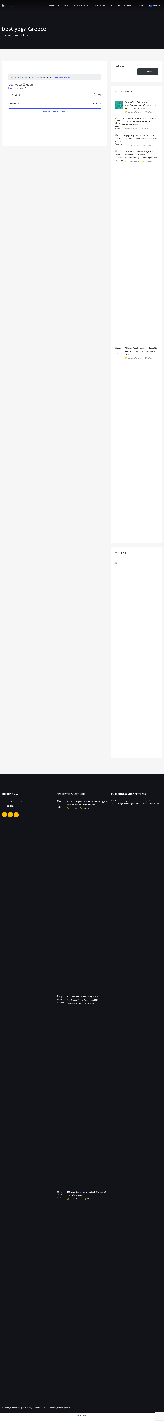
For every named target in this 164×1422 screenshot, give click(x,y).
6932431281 (10, 806)
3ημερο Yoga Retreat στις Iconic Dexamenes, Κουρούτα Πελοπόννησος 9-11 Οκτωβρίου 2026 (141, 154)
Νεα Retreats (64, 6)
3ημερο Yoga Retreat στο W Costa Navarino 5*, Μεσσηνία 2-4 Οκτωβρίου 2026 (141, 138)
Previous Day (15, 103)
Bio (119, 6)
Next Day (96, 103)
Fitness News (73, 808)
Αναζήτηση (119, 66)
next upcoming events (63, 77)
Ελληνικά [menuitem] (83, 1415)
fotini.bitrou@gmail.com (15, 801)
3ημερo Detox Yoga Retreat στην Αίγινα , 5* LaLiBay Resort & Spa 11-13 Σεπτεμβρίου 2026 (139, 121)
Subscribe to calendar (53, 111)
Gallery (127, 6)
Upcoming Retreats (134, 112)
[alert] (54, 77)
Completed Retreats (76, 1004)
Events (11, 88)
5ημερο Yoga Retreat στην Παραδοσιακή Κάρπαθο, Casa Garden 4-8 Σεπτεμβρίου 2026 (141, 105)
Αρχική (51, 6)
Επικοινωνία (140, 6)
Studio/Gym (100, 6)
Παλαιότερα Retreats (83, 6)
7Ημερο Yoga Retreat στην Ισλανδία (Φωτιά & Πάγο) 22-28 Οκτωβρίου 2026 (141, 351)
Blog (111, 6)
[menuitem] (82, 1415)
